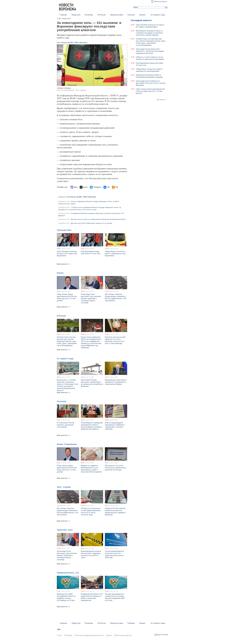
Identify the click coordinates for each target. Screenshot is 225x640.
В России (102, 15)
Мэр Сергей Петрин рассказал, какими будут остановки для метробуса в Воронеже (92, 383)
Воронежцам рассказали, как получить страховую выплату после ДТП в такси (91, 554)
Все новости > (161, 100)
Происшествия (116, 15)
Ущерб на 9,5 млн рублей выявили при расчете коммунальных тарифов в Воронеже (115, 511)
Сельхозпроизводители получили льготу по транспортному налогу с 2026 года (114, 554)
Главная (63, 15)
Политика (89, 15)
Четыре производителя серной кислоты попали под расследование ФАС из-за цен (115, 597)
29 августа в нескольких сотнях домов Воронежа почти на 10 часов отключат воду (90, 511)
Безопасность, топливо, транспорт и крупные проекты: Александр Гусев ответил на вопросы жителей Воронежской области (67, 385)
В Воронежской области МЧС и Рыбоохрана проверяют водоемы (149, 76)
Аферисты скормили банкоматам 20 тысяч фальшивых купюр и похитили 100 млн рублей (91, 468)
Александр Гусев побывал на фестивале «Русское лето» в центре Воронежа (150, 83)
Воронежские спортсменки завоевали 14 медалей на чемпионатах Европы (115, 382)
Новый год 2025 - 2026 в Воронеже (74, 42)
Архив (109, 635)
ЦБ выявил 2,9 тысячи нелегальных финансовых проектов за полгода (115, 467)
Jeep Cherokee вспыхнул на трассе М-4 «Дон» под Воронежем (67, 253)
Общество (76, 15)
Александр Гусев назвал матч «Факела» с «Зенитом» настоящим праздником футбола (150, 51)
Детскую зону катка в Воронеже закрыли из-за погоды (91, 223)
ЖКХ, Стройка (64, 487)
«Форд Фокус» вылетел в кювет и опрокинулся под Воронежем (115, 253)
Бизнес (142, 15)
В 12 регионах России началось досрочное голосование (65, 425)
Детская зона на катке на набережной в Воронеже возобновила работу (98, 219)
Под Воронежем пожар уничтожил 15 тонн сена (90, 252)
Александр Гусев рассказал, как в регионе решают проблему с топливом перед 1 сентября (91, 298)
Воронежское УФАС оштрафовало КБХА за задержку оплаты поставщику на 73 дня (66, 597)
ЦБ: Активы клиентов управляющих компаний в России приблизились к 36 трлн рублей (115, 297)
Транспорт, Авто (65, 530)
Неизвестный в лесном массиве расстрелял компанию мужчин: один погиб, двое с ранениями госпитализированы (67, 341)
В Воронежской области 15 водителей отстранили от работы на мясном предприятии (92, 597)
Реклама (68, 635)
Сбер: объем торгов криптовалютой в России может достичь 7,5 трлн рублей (67, 297)
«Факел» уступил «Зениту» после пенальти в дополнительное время (150, 58)
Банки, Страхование (67, 444)
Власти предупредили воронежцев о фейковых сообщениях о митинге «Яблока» (115, 426)
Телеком (131, 15)
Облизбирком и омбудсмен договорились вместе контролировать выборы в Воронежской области (92, 426)
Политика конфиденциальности (89, 635)
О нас (59, 635)
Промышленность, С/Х (68, 573)
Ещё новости (62, 264)
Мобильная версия (160, 1)
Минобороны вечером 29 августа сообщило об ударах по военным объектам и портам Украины (149, 33)
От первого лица (158, 15)
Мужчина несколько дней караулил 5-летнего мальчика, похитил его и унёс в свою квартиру (115, 340)
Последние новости (141, 20)
